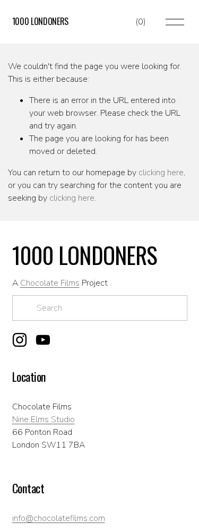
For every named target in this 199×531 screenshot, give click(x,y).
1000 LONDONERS (40, 21)
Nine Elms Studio (43, 419)
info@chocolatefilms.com (58, 518)
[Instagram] (19, 339)
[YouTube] (43, 339)
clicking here (161, 172)
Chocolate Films (50, 283)
